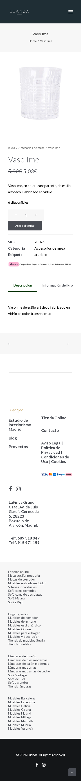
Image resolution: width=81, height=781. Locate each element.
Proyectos (18, 446)
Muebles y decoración (23, 636)
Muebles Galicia (19, 706)
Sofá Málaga (16, 598)
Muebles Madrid (19, 713)
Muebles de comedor (23, 617)
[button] (70, 11)
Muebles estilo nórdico (24, 625)
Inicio (11, 148)
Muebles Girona (19, 709)
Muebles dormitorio (22, 621)
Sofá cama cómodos (22, 590)
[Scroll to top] (72, 772)
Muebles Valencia (20, 728)
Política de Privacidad (50, 450)
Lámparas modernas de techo (29, 671)
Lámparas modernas (22, 667)
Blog (13, 438)
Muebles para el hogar (24, 633)
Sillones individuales (22, 587)
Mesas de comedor (21, 579)
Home (33, 41)
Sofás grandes (18, 682)
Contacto (50, 430)
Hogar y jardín (18, 614)
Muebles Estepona (21, 702)
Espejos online (18, 572)
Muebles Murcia (19, 725)
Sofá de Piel (16, 679)
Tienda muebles (19, 644)
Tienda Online (53, 417)
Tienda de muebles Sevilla (26, 640)
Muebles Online (19, 629)
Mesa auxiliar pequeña (24, 575)
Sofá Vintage (17, 675)
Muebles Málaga (19, 717)
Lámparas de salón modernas (28, 663)
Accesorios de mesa (31, 148)
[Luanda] (19, 11)
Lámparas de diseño (22, 656)
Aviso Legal (51, 443)
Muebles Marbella (20, 721)
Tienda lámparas (20, 686)
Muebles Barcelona (21, 698)
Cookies (59, 461)
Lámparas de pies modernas (28, 660)
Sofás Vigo (15, 602)
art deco (40, 254)
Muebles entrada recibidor (27, 583)
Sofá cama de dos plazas (25, 594)
